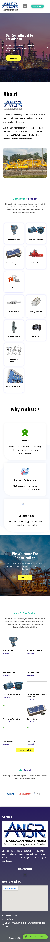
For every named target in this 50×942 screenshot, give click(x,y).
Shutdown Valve (36, 263)
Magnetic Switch (32, 719)
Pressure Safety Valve (13, 336)
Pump (14, 288)
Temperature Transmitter (36, 239)
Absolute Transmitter (10, 650)
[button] (25, 6)
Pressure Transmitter (14, 239)
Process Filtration (13, 311)
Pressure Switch (8, 741)
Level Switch (31, 741)
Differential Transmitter (35, 650)
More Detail (6, 653)
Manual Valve (36, 336)
